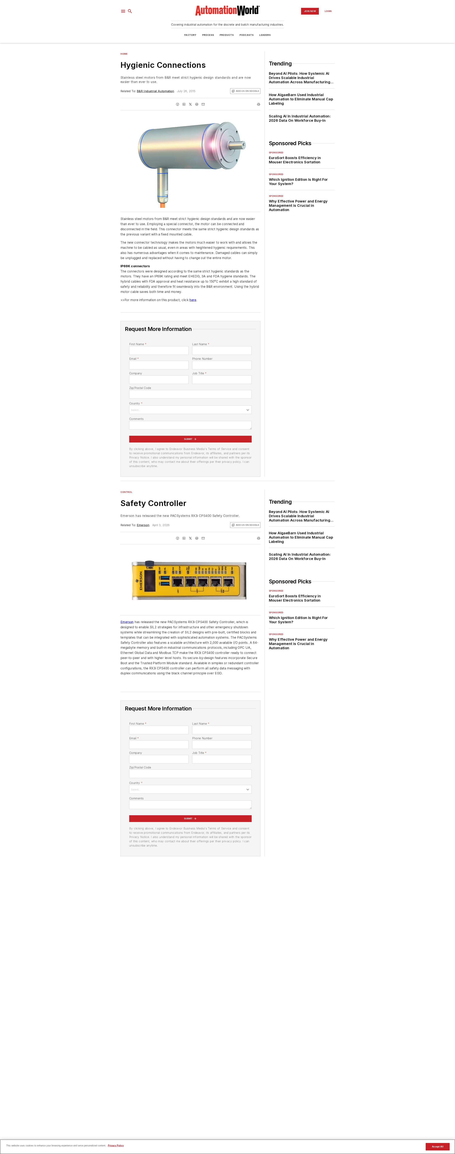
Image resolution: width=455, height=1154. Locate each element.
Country (136, 403)
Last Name (200, 344)
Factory (190, 35)
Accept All (437, 1146)
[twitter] (190, 104)
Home (124, 53)
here (192, 300)
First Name (137, 344)
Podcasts (247, 35)
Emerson (143, 525)
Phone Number (202, 358)
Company (135, 373)
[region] (227, 1146)
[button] (123, 11)
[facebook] (177, 104)
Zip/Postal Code (140, 388)
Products (227, 35)
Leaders (265, 35)
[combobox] (190, 409)
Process (208, 35)
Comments (136, 419)
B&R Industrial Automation (155, 91)
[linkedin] (184, 104)
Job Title (199, 373)
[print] (258, 104)
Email (134, 358)
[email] (203, 104)
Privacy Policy (116, 1145)
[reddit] (197, 104)
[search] (130, 11)
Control (126, 492)
